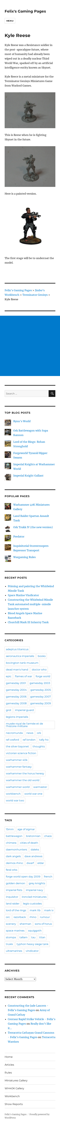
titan (42, 937)
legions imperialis (17, 716)
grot (8, 710)
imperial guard (24, 710)
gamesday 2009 (40, 703)
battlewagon (14, 836)
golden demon (15, 883)
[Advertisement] (30, 346)
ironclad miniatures (34, 896)
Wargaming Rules (24, 557)
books (42, 656)
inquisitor (12, 896)
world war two (15, 800)
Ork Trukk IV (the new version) (33, 527)
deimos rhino (14, 863)
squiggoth (35, 930)
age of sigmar (26, 829)
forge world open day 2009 (23, 876)
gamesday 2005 (40, 689)
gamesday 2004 (16, 689)
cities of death (29, 842)
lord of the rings (16, 910)
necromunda (14, 732)
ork (39, 732)
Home (9, 1056)
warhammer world (18, 787)
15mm (10, 829)
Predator (18, 536)
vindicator (32, 950)
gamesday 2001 (16, 683)
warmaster (40, 787)
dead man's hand (17, 669)
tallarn (24, 937)
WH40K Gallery (14, 1088)
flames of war (23, 676)
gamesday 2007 (40, 696)
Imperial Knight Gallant (28, 475)
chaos (48, 836)
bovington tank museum (22, 662)
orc (8, 917)
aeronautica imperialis (20, 656)
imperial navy (34, 890)
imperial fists (14, 890)
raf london (29, 739)
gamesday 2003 (40, 683)
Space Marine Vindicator (23, 595)
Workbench (12, 1096)
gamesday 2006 (16, 696)
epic (8, 676)
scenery (11, 923)
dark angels (13, 856)
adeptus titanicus (17, 649)
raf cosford (12, 739)
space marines (15, 930)
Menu (9, 20)
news (29, 732)
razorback (20, 917)
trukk (9, 944)
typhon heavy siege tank (32, 944)
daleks (35, 849)
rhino (33, 917)
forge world (43, 676)
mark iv (49, 910)
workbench (13, 793)
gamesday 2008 (16, 703)
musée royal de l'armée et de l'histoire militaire (24, 725)
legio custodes (32, 903)
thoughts (39, 746)
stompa (11, 937)
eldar (40, 863)
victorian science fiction (21, 753)
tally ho (43, 739)
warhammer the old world (22, 780)
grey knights (37, 883)
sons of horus (43, 923)
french (48, 876)
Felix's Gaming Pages (25, 11)
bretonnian (33, 836)
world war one (33, 793)
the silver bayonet (17, 746)
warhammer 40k (17, 760)
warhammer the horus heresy (25, 773)
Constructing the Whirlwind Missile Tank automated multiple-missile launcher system (30, 604)
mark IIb (35, 910)
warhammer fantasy (19, 766)
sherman (25, 923)
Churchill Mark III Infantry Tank (28, 622)
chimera (11, 842)
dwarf (30, 863)
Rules (8, 1072)
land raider (12, 903)
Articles (9, 1064)
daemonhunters (16, 849)
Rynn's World (22, 421)
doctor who (39, 669)
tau (33, 937)
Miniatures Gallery (16, 1080)
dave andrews (33, 856)
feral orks (11, 869)
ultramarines (14, 950)
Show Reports (14, 1104)
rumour (45, 917)
